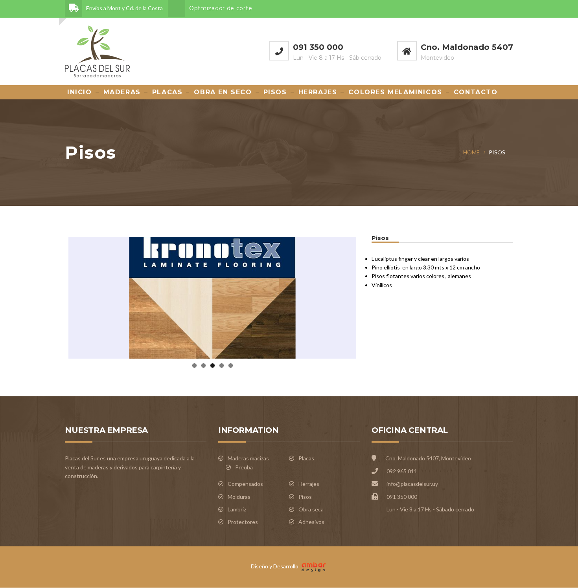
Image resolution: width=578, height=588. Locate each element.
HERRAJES (317, 92)
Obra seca (311, 509)
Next (370, 296)
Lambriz (237, 509)
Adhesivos (311, 521)
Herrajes (308, 483)
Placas (306, 458)
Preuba (244, 467)
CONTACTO (476, 92)
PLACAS (167, 92)
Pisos (305, 496)
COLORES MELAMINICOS (395, 92)
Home (471, 152)
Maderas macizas (248, 458)
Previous (55, 296)
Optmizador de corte (220, 8)
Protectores (243, 521)
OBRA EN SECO (223, 92)
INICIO (79, 92)
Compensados (245, 483)
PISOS (275, 92)
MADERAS (122, 92)
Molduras (239, 496)
